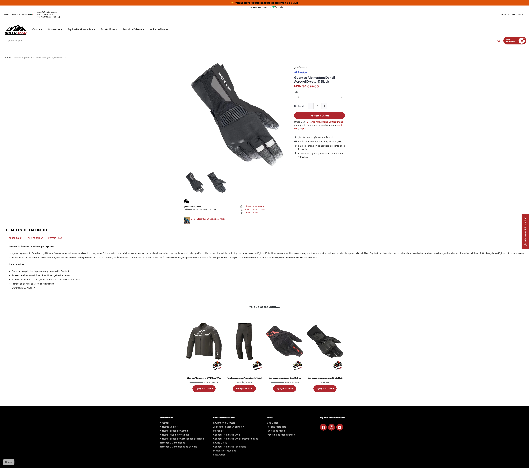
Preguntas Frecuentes (224, 450)
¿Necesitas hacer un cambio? (228, 426)
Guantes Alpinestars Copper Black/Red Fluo (285, 378)
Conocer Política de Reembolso (229, 446)
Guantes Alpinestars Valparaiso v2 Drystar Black (325, 378)
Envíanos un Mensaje (224, 422)
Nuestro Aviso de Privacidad (174, 434)
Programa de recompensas (281, 434)
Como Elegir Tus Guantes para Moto (208, 219)
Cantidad (299, 106)
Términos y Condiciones (172, 442)
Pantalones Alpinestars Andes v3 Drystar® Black (244, 378)
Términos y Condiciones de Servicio (178, 446)
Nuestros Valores (169, 426)
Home (8, 57)
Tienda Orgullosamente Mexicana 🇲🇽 (18, 14)
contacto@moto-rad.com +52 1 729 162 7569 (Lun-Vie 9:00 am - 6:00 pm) (48, 14)
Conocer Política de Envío (226, 434)
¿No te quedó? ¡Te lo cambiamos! (315, 137)
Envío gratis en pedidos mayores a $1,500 (320, 141)
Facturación (219, 454)
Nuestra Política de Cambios (175, 430)
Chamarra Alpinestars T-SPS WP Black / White (204, 378)
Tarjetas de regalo (276, 430)
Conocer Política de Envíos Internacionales (235, 438)
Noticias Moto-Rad (276, 426)
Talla (296, 92)
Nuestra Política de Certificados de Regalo (182, 438)
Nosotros (164, 422)
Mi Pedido (218, 430)
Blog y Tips (272, 422)
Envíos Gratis (220, 442)
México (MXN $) (518, 14)
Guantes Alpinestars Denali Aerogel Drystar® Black (314, 79)
